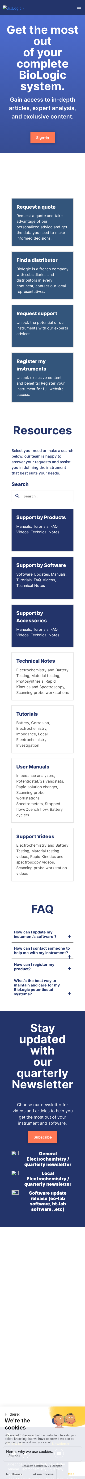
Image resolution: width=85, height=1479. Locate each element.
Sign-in (42, 137)
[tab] (42, 934)
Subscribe (43, 1137)
